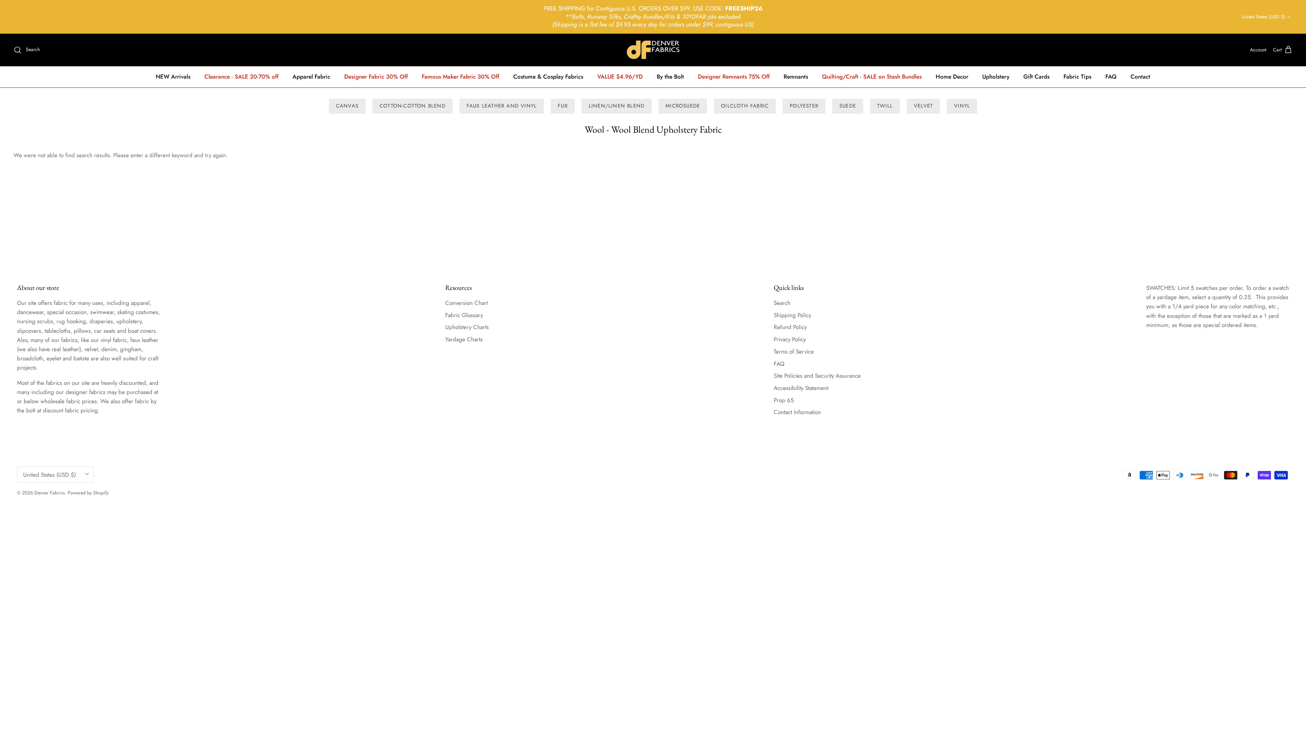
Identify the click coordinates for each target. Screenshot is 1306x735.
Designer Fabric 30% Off (376, 76)
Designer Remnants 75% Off (734, 76)
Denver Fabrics (49, 492)
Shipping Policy (792, 315)
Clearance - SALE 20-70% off (241, 76)
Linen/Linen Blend (616, 106)
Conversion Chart (466, 303)
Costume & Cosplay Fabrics (548, 76)
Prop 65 (784, 400)
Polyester (804, 106)
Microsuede (683, 106)
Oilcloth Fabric (745, 106)
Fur (563, 106)
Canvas (347, 106)
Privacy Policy (790, 339)
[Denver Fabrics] (653, 49)
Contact (1140, 76)
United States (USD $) (1263, 16)
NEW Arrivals (173, 76)
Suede (847, 106)
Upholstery (995, 76)
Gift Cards (1036, 76)
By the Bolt (670, 76)
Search (782, 303)
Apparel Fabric (311, 76)
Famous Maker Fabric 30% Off (460, 76)
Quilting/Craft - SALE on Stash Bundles (872, 76)
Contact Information (797, 412)
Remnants (796, 76)
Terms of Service (794, 351)
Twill (885, 106)
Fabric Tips (1077, 76)
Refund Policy (790, 327)
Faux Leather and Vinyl (502, 106)
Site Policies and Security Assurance (817, 376)
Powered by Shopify (88, 492)
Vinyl (962, 106)
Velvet (923, 106)
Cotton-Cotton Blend (413, 106)
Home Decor (952, 76)
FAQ (1111, 76)
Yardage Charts (464, 339)
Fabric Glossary (464, 315)
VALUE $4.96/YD (620, 76)
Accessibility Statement (801, 388)
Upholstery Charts (467, 327)
